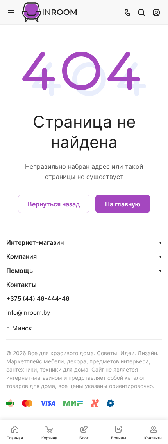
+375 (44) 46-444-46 (38, 298)
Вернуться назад (54, 204)
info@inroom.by (28, 312)
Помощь (19, 270)
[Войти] (156, 12)
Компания (21, 256)
